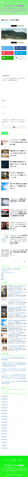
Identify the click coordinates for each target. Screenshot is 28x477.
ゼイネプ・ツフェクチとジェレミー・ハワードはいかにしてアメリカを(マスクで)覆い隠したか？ (13, 370)
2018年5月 (4, 433)
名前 (3, 100)
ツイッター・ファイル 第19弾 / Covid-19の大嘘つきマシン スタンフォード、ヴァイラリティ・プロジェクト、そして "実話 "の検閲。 (18, 239)
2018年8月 (4, 425)
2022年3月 (4, 405)
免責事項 (20, 459)
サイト (3, 113)
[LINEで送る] (20, 26)
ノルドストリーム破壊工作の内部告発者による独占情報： (13, 358)
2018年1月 (4, 445)
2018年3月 (4, 439)
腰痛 (17, 337)
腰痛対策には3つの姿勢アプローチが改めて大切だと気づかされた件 (18, 153)
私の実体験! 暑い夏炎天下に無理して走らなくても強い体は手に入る (18, 164)
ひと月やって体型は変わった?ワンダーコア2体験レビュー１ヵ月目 (18, 175)
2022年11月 (4, 402)
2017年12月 (4, 448)
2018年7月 (4, 428)
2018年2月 (4, 442)
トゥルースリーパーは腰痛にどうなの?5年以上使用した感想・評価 (18, 142)
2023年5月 (4, 396)
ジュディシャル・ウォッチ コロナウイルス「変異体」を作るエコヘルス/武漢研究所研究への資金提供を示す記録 (14, 364)
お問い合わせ (6, 459)
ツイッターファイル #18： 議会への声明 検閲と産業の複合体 (18, 252)
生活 (17, 350)
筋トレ (4, 298)
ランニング (19, 290)
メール (4, 106)
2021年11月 (4, 407)
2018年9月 (4, 422)
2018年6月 (4, 430)
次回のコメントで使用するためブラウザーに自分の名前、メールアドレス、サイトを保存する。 (13, 121)
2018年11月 (4, 419)
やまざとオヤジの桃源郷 (14, 6)
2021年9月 (4, 413)
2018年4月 (4, 436)
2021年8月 (4, 416)
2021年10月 (4, 410)
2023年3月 (4, 399)
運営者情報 (14, 459)
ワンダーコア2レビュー (20, 343)
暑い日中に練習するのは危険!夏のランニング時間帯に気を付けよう (18, 186)
